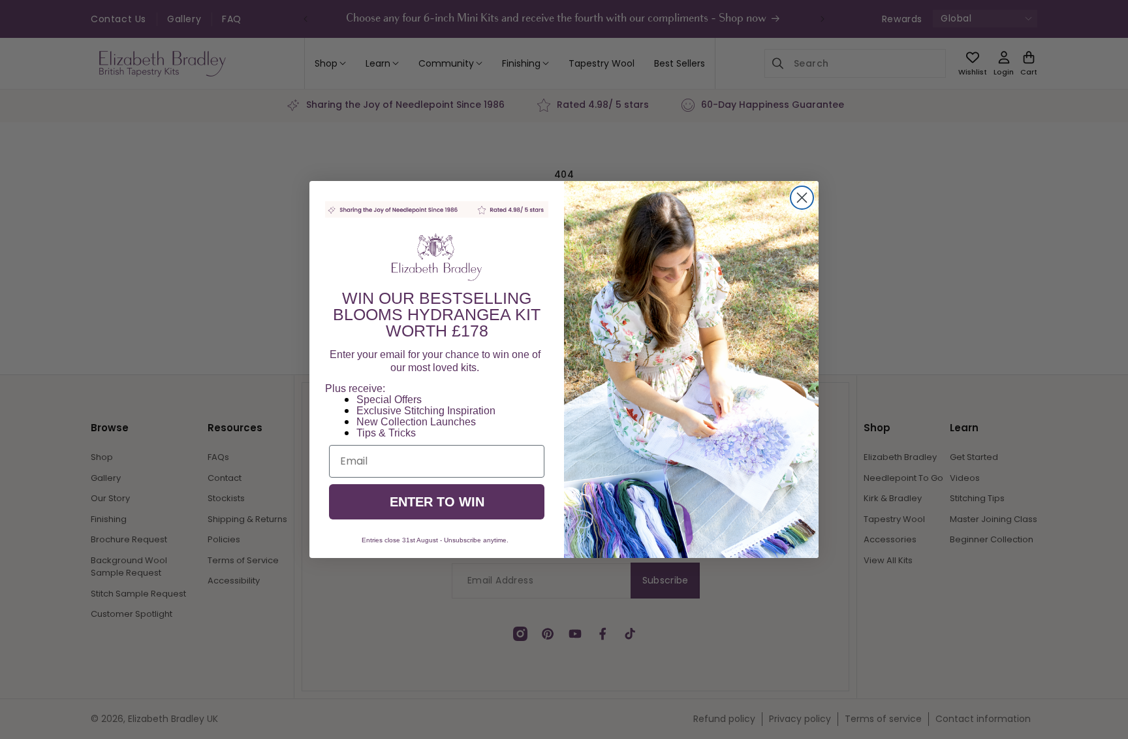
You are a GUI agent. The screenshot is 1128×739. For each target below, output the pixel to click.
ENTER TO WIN (437, 502)
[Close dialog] (802, 197)
